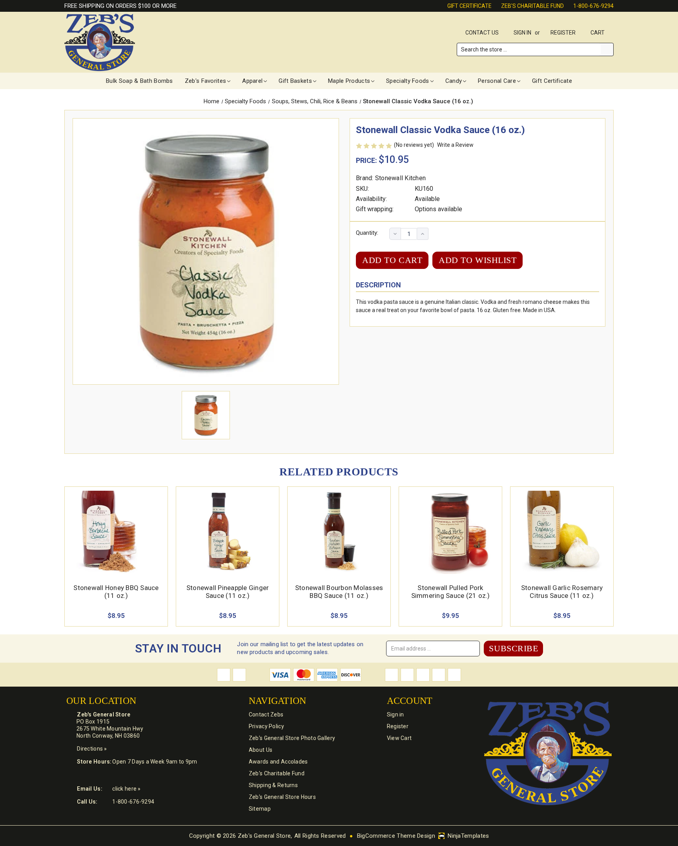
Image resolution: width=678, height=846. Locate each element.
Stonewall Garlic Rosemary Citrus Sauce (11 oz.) (562, 591)
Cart (598, 32)
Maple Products (349, 80)
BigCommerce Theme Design (396, 835)
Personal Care (497, 80)
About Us (260, 750)
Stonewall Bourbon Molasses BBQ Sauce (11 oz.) (339, 591)
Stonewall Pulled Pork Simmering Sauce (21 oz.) (450, 591)
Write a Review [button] (455, 145)
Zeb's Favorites (205, 80)
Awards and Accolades (278, 761)
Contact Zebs (266, 714)
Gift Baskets (295, 80)
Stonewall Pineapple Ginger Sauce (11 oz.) (227, 591)
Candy (453, 80)
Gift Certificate (469, 6)
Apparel (252, 80)
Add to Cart (116, 541)
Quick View (116, 523)
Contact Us (482, 32)
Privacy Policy (266, 726)
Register (563, 32)
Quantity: (367, 232)
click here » (126, 789)
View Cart (399, 738)
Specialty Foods (407, 80)
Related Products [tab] (339, 472)
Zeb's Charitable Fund (532, 6)
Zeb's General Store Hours (282, 797)
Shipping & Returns (273, 785)
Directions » (92, 749)
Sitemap (260, 809)
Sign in (522, 32)
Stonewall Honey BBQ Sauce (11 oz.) (116, 591)
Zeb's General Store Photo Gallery (292, 738)
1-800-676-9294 (593, 6)
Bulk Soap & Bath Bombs (139, 80)
